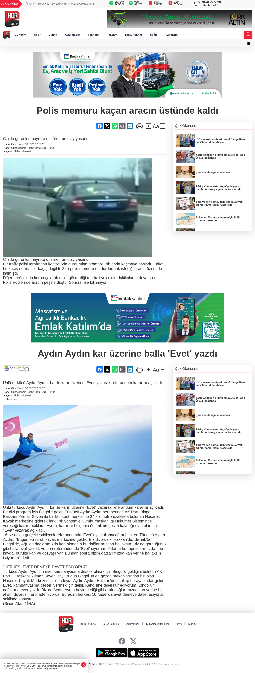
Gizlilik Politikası (87, 624)
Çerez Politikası (110, 624)
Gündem (20, 34)
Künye (178, 624)
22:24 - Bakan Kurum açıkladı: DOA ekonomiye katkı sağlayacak (60, 3)
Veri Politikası (133, 624)
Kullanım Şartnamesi (157, 624)
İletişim (192, 624)
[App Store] (143, 653)
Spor (37, 34)
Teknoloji (94, 34)
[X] (133, 641)
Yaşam (112, 34)
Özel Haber (72, 34)
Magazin (172, 34)
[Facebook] (122, 641)
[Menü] (249, 43)
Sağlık (154, 34)
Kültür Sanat (133, 34)
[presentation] (98, 4)
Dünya (52, 34)
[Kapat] (83, 664)
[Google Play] (112, 653)
